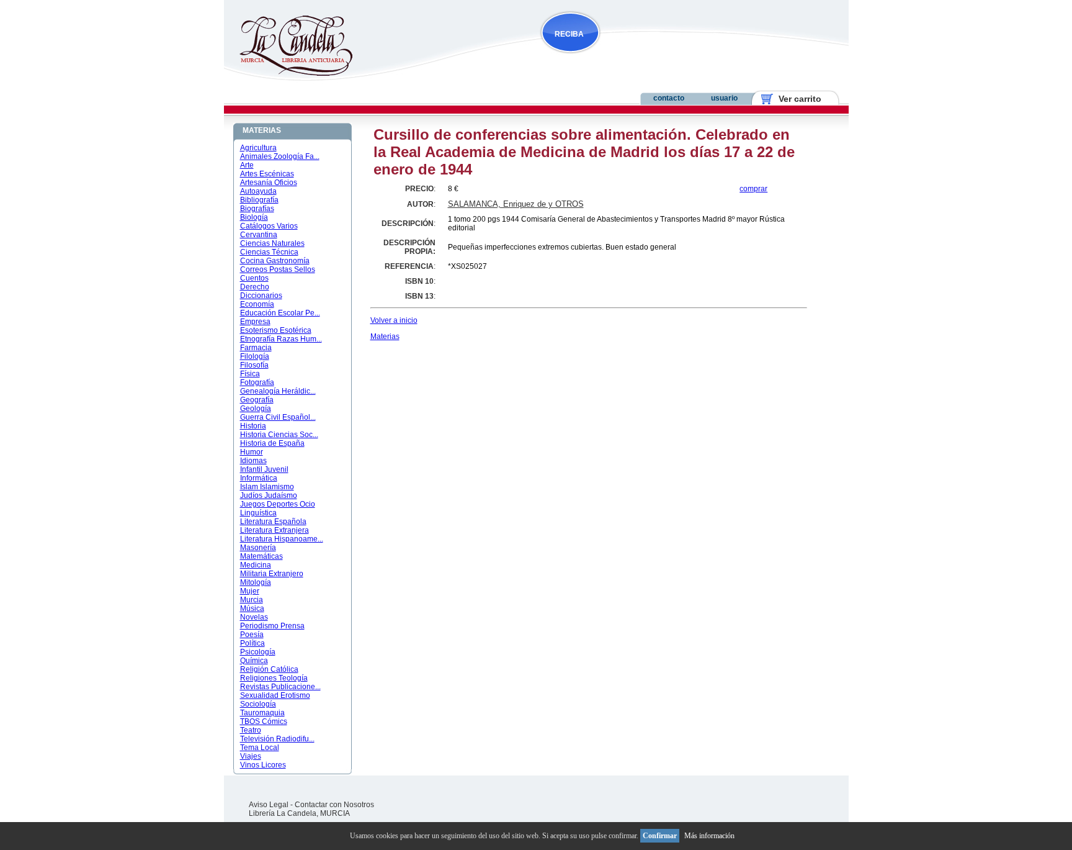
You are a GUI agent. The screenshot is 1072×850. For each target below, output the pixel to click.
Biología (254, 217)
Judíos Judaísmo (268, 495)
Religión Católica (269, 669)
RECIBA (569, 34)
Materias (385, 336)
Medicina (255, 565)
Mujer (249, 591)
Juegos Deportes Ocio (277, 504)
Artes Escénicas (267, 174)
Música (252, 608)
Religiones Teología (274, 678)
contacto (668, 98)
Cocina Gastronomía (275, 260)
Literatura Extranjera (274, 530)
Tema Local (259, 747)
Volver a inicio (394, 320)
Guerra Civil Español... (278, 417)
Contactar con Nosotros (334, 804)
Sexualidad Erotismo (275, 695)
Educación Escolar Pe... (280, 313)
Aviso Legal (268, 804)
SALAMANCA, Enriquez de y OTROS (516, 204)
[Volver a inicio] (288, 73)
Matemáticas (261, 556)
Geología (255, 408)
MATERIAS (262, 130)
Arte (247, 165)
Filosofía (254, 365)
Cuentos (254, 278)
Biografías (257, 208)
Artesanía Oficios (268, 182)
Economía (257, 304)
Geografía (257, 400)
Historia (253, 426)
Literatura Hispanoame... (281, 539)
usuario (724, 98)
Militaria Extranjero (271, 573)
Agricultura (258, 147)
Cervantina (258, 234)
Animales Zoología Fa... (279, 156)
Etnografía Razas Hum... (281, 339)
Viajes (250, 756)
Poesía (252, 634)
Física (250, 373)
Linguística (258, 513)
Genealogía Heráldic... (278, 391)
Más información (709, 835)
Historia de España (272, 443)
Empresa (255, 321)
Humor (251, 452)
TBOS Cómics (263, 721)
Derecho (254, 287)
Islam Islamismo (267, 486)
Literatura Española (273, 521)
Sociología (258, 704)
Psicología (257, 652)
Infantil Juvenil (264, 469)
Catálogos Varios (269, 226)
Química (254, 660)
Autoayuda (258, 191)
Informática (258, 478)
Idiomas (253, 460)
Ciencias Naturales (272, 243)
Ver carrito (795, 99)
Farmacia (256, 347)
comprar (753, 188)
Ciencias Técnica (269, 252)
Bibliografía (259, 200)
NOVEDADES (633, 58)
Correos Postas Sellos (277, 269)
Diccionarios (261, 295)
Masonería (258, 547)
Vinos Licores (263, 765)
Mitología (255, 582)
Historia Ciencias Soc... (279, 434)
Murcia (251, 599)
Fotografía (257, 382)
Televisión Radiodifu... (277, 739)
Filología (254, 356)
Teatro (250, 730)
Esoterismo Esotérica (275, 330)
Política (252, 643)
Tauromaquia (262, 712)
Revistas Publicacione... (280, 686)
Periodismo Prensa (272, 626)
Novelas (254, 617)
